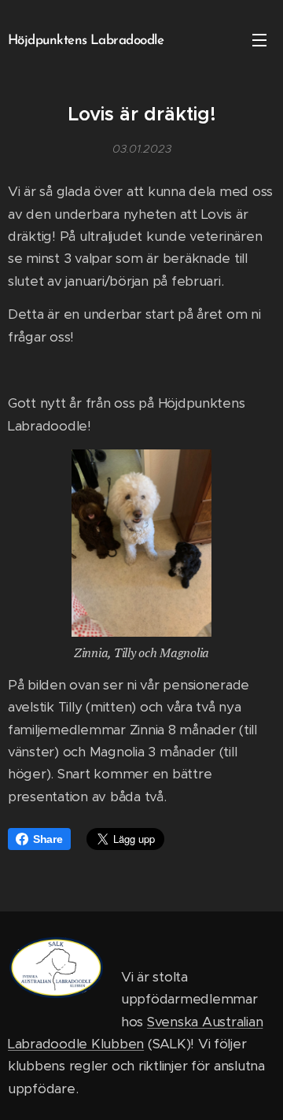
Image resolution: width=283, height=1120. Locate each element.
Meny (259, 39)
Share (48, 839)
